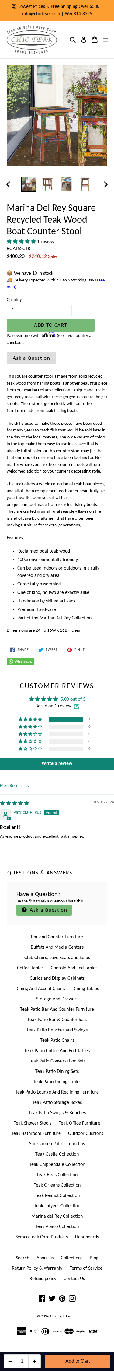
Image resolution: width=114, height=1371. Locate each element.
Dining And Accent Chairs (40, 988)
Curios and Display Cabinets (57, 978)
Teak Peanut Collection (57, 1195)
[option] (28, 184)
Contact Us (74, 1278)
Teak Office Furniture (79, 1123)
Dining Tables (85, 988)
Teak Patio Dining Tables (57, 1082)
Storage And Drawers (57, 999)
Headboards (87, 1237)
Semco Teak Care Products (42, 1237)
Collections (71, 1258)
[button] (22, 241)
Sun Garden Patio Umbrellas (57, 1144)
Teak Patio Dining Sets (57, 1071)
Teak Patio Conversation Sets (57, 1061)
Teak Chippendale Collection (57, 1164)
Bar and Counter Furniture (57, 937)
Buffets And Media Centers (57, 947)
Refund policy (42, 1278)
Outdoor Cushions (85, 1133)
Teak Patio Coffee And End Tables (57, 1050)
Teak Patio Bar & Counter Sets (57, 1019)
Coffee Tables (30, 968)
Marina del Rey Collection (57, 1216)
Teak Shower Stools (32, 1123)
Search (22, 1258)
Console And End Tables (74, 968)
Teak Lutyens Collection (57, 1206)
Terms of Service (86, 1268)
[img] (14, 803)
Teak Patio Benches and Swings (57, 1030)
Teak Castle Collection (57, 1154)
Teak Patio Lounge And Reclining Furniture (57, 1092)
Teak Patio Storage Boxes (57, 1102)
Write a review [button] (57, 763)
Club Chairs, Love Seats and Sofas (57, 957)
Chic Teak (57, 1316)
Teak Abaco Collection (57, 1226)
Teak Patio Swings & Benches (57, 1113)
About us (45, 1258)
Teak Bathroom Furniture (36, 1133)
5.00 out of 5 (72, 699)
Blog (94, 1258)
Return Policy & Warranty (37, 1268)
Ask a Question (31, 358)
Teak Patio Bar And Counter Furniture (57, 1009)
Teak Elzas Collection (57, 1175)
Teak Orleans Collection (57, 1185)
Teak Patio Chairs (57, 1040)
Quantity (14, 300)
